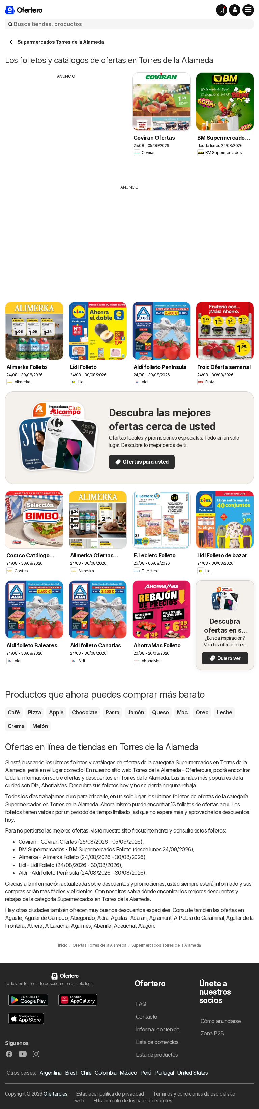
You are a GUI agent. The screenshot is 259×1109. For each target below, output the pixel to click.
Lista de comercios (157, 1042)
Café (14, 712)
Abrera (34, 925)
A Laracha (56, 925)
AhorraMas (54, 785)
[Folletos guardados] (221, 10)
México (128, 1072)
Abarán (138, 917)
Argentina (50, 1072)
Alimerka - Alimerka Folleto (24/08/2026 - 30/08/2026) (82, 857)
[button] (234, 10)
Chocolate (84, 712)
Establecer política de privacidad (110, 1094)
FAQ (141, 1003)
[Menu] (248, 10)
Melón (40, 726)
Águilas (119, 917)
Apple (56, 712)
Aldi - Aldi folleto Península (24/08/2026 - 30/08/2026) (82, 872)
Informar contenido (158, 1029)
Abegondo (82, 917)
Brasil (71, 1072)
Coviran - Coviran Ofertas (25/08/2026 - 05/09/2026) (80, 841)
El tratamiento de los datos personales (133, 1100)
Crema (16, 726)
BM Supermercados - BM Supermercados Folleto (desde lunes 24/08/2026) (106, 849)
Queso (160, 712)
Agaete (13, 917)
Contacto (146, 1016)
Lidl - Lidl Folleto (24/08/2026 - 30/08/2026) (70, 865)
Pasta (112, 712)
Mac (182, 712)
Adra (102, 917)
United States (192, 1072)
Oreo (202, 712)
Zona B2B (212, 1033)
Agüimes (81, 925)
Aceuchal (125, 925)
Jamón (135, 712)
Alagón (146, 925)
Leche (224, 712)
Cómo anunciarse (221, 1021)
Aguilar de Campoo (46, 917)
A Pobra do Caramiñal (199, 917)
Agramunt (160, 917)
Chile (86, 1072)
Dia (34, 785)
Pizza (34, 712)
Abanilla (102, 925)
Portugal (164, 1072)
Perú (145, 1072)
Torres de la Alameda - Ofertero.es (172, 770)
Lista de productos (157, 1054)
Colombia (105, 1072)
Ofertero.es (55, 1094)
